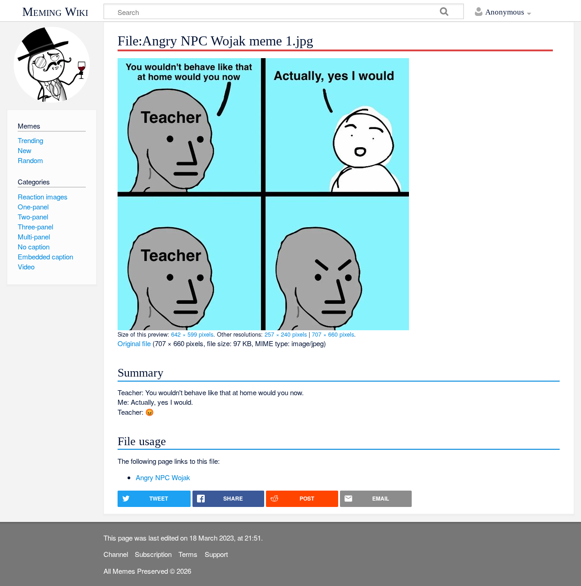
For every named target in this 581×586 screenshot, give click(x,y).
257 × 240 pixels (286, 334)
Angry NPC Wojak (163, 477)
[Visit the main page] (51, 65)
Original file (134, 343)
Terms (187, 554)
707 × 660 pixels (333, 334)
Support (216, 554)
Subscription (153, 554)
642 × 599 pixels (192, 334)
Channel (115, 554)
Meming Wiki (55, 12)
